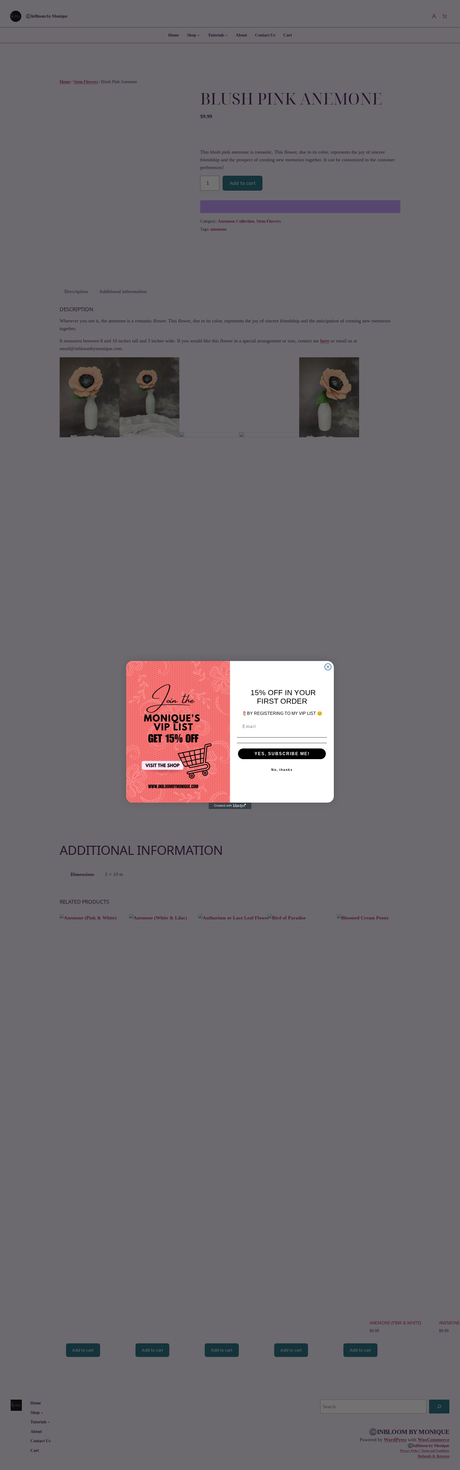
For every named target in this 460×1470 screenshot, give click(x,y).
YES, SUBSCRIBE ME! (282, 753)
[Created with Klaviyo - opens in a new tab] (230, 806)
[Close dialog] (328, 667)
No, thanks (282, 770)
